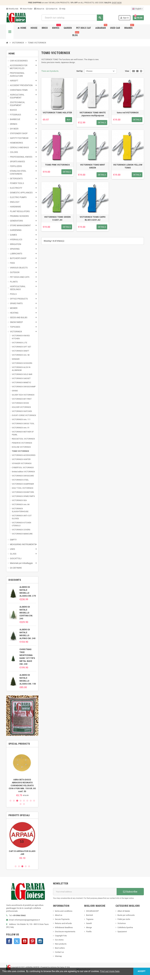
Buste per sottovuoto (126, 915)
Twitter (17, 941)
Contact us (59, 952)
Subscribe (131, 891)
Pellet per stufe (123, 919)
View (127, 71)
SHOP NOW (116, 2)
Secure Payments (62, 919)
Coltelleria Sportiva (125, 927)
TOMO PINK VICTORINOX (57, 165)
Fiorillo (89, 931)
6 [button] (27, 801)
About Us (40, 9)
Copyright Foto (61, 936)
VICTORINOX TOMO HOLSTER (57, 112)
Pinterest (32, 941)
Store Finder (26, 9)
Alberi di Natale (123, 911)
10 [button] (24, 804)
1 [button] (10, 801)
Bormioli (89, 915)
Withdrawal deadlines (64, 927)
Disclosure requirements (65, 931)
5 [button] (24, 801)
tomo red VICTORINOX (128, 112)
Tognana (89, 919)
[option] (22, 773)
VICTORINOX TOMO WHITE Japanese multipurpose (93, 114)
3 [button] (17, 801)
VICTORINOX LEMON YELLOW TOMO (127, 166)
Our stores (59, 940)
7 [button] (31, 801)
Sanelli (89, 923)
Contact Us (52, 9)
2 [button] (14, 801)
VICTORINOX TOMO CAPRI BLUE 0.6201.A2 (92, 218)
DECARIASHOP (92, 911)
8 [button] (34, 801)
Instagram (40, 941)
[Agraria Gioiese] (16, 17)
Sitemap (58, 956)
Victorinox (121, 923)
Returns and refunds (63, 923)
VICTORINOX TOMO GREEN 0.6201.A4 (57, 218)
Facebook (9, 941)
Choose (89, 71)
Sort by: (79, 71)
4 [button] (21, 801)
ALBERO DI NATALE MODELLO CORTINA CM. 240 (26, 613)
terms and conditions (63, 911)
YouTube (25, 941)
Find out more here (109, 971)
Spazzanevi (122, 931)
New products (61, 944)
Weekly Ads (12, 9)
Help (62, 9)
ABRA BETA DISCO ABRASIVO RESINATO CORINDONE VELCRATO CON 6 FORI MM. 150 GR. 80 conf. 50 (22, 785)
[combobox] (72, 18)
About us (58, 915)
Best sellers (60, 948)
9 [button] (21, 804)
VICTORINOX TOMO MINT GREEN (92, 166)
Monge (89, 927)
